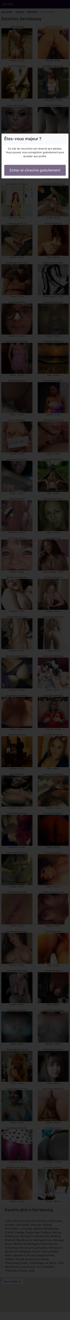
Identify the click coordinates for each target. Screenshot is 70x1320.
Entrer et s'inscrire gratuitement (35, 170)
